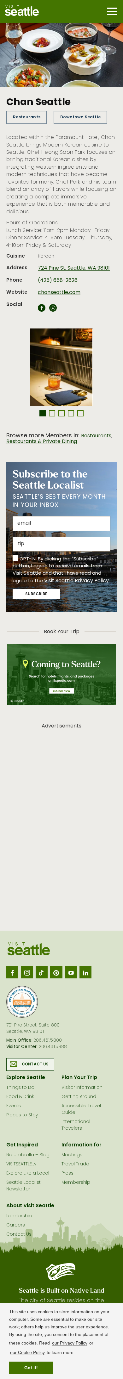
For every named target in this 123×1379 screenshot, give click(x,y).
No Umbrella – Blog (28, 1155)
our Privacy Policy (69, 1342)
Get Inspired (22, 1145)
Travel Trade (75, 1164)
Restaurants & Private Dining (41, 442)
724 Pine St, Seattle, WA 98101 (74, 268)
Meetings (72, 1155)
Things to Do (20, 1087)
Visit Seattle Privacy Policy (76, 581)
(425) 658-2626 (58, 281)
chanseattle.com (59, 293)
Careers (15, 1225)
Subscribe (36, 594)
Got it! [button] (31, 1367)
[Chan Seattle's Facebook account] (41, 310)
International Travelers (76, 1125)
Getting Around (79, 1097)
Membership (76, 1182)
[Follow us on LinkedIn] (85, 972)
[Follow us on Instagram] (27, 972)
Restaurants (26, 117)
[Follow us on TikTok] (42, 972)
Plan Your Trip (79, 1078)
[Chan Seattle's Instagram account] (53, 310)
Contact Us (35, 1064)
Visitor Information (82, 1087)
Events (13, 1106)
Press (67, 1173)
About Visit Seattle (30, 1206)
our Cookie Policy (27, 1352)
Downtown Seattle (80, 117)
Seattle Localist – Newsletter (25, 1186)
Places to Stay (22, 1115)
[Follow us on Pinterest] (56, 972)
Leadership (19, 1216)
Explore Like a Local (27, 1173)
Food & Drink (20, 1097)
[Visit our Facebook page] (12, 972)
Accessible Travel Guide (81, 1109)
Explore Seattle (25, 1078)
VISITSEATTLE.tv (21, 1164)
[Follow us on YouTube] (71, 972)
